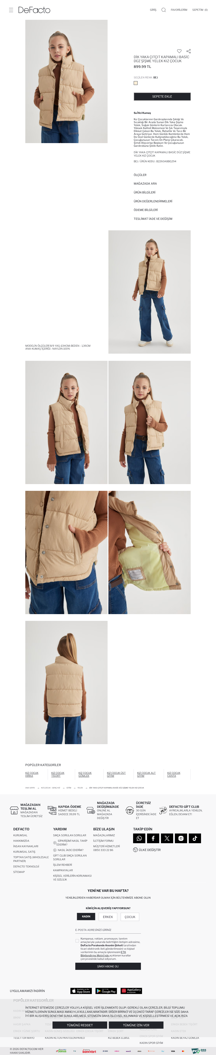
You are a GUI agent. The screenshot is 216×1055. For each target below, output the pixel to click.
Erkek (108, 917)
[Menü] (11, 9)
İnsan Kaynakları (25, 846)
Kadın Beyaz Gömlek (185, 1037)
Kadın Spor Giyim (151, 1042)
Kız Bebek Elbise (119, 1037)
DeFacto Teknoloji (26, 866)
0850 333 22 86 (103, 850)
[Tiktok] (195, 838)
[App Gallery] (131, 990)
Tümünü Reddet (80, 1025)
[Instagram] (181, 838)
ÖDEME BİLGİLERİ (146, 210)
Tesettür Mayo (23, 1037)
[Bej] (136, 83)
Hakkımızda (21, 840)
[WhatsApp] (139, 838)
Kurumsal (20, 835)
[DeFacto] (34, 10)
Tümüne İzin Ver (136, 1025)
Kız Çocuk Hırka (31, 774)
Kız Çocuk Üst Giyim (116, 774)
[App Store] (81, 990)
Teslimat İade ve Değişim (153, 218)
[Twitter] (167, 838)
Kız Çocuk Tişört (57, 774)
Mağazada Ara (145, 183)
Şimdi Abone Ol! (108, 966)
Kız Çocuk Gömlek (85, 774)
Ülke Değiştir (150, 850)
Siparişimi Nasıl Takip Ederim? (72, 842)
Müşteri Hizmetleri (106, 846)
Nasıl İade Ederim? (70, 850)
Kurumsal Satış (24, 851)
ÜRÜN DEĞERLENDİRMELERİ (153, 201)
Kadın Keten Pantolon (60, 1037)
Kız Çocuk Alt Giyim (146, 774)
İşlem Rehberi (62, 864)
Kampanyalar (63, 870)
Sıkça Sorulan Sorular (69, 835)
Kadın (86, 916)
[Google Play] (106, 990)
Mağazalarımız (104, 835)
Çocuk (130, 917)
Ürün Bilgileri (144, 192)
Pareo (80, 1037)
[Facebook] (153, 838)
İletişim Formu (103, 840)
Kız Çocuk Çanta (173, 774)
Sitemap (19, 872)
